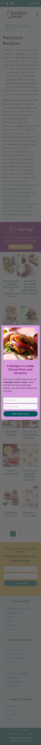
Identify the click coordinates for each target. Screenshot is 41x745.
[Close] (36, 328)
